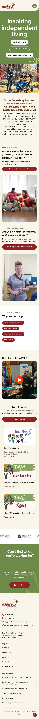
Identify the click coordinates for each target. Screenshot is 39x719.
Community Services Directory (13, 322)
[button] (34, 6)
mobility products (10, 134)
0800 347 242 (10, 618)
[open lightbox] (19, 380)
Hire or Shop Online (19, 49)
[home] (9, 5)
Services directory (19, 42)
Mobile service (8, 339)
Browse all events (19, 419)
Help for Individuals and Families (19, 169)
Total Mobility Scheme (10, 328)
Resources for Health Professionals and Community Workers (19, 247)
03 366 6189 (9, 614)
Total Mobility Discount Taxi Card (19, 55)
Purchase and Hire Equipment (13, 334)
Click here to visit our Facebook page (19, 625)
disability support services (18, 129)
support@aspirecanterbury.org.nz (17, 622)
